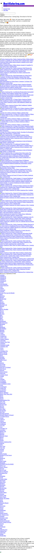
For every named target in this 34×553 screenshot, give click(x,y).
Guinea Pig (3, 388)
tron (1, 528)
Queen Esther (3, 479)
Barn (1, 300)
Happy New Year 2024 (6, 394)
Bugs (1, 325)
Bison (1, 316)
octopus (2, 449)
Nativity (2, 443)
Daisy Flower (3, 352)
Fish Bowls (3, 369)
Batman (2, 306)
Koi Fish (2, 412)
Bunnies (2, 330)
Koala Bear (3, 410)
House (1, 397)
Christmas (2, 343)
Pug (1, 474)
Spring (1, 512)
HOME (5, 6)
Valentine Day (3, 529)
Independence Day (5, 400)
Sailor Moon (3, 492)
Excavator (2, 364)
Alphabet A (3, 276)
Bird (1, 315)
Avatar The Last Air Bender (7, 293)
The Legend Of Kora (5, 522)
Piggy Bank (3, 461)
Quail (1, 477)
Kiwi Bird (2, 409)
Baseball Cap (3, 305)
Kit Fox (2, 406)
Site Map (5, 10)
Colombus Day (4, 351)
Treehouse (2, 526)
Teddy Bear (3, 519)
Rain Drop (3, 482)
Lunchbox (2, 430)
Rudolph (2, 489)
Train (1, 525)
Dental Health (3, 354)
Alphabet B (3, 278)
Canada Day (3, 336)
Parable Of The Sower (6, 455)
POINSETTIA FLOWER (7, 464)
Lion (1, 427)
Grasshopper (3, 386)
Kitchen (2, 407)
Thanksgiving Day (5, 520)
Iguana (2, 398)
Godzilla (2, 379)
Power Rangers (4, 471)
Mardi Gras (3, 431)
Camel (1, 333)
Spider (1, 509)
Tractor (2, 523)
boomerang (3, 321)
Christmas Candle (4, 345)
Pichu (1, 459)
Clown (2, 349)
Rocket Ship (3, 488)
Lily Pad (2, 425)
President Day (3, 473)
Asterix (2, 288)
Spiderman (3, 510)
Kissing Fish (3, 404)
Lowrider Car (3, 428)
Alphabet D (3, 281)
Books (1, 319)
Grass (1, 385)
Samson (2, 494)
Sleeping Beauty (4, 503)
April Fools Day (4, 285)
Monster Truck (4, 436)
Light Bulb (3, 422)
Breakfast (2, 324)
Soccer (2, 507)
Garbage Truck (4, 375)
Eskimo (2, 363)
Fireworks (2, 366)
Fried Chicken (3, 372)
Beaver (2, 310)
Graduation (3, 380)
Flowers (2, 370)
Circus (1, 348)
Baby (1, 294)
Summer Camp (4, 517)
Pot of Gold (3, 470)
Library (2, 421)
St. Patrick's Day (4, 515)
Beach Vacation (4, 309)
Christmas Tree (4, 346)
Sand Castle (3, 495)
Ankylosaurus (3, 284)
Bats (1, 308)
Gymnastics (3, 389)
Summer (2, 516)
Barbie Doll (3, 299)
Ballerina (2, 296)
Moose (2, 437)
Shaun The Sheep (4, 498)
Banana (2, 297)
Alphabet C (3, 279)
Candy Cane (3, 337)
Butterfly (2, 331)
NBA (1, 445)
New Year (2, 446)
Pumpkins (2, 476)
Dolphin (2, 357)
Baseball (2, 303)
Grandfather (3, 382)
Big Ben (2, 313)
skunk (1, 501)
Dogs (1, 355)
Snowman (2, 506)
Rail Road (2, 480)
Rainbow (2, 483)
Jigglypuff (2, 403)
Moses (1, 439)
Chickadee (3, 340)
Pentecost (2, 458)
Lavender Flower (4, 416)
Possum (2, 468)
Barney (2, 302)
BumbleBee (3, 328)
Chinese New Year (5, 342)
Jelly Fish (2, 401)
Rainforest (2, 485)
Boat (1, 318)
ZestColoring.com (14, 3)
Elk (1, 361)
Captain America (4, 339)
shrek (1, 500)
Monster (2, 434)
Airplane (2, 275)
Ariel (1, 287)
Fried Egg (2, 373)
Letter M (2, 419)
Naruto (2, 440)
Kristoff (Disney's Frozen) (7, 415)
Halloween (3, 391)
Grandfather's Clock (5, 383)
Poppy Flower (3, 467)
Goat (1, 378)
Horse (1, 395)
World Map (3, 535)
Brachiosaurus (3, 322)
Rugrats (2, 491)
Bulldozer (2, 327)
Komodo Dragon (4, 413)
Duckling (2, 358)
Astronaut (2, 290)
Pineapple (2, 462)
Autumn (2, 291)
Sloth (1, 504)
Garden (2, 376)
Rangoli (2, 486)
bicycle (2, 312)
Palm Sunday (3, 453)
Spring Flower (4, 513)
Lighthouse (3, 424)
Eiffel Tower (3, 360)
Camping (2, 334)
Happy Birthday (4, 392)
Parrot (1, 456)
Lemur (1, 418)
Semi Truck (3, 497)
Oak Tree (2, 448)
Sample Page (6, 9)
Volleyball (2, 532)
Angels (2, 282)
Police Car (2, 465)
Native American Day (5, 442)
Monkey (2, 433)
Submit (2, 15)
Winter (1, 534)
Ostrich (2, 450)
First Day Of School (5, 367)
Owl (1, 452)
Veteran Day (3, 531)
